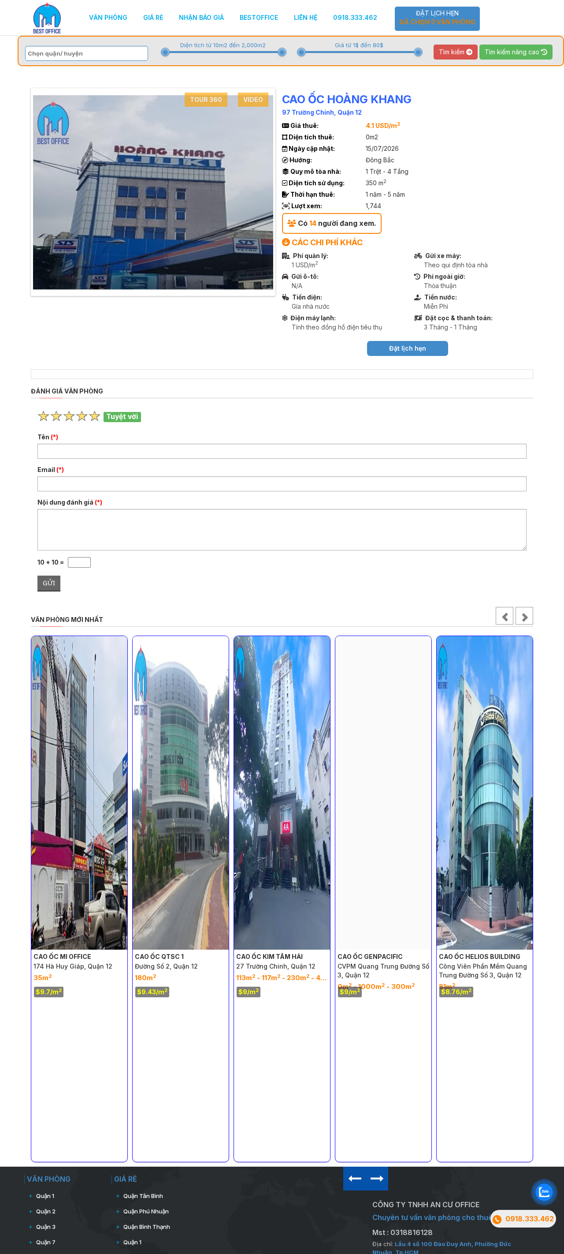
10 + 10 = (52, 562)
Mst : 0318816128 (402, 1232)
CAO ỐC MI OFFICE (62, 956)
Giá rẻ (153, 17)
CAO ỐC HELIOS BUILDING (479, 956)
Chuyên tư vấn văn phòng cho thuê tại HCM (446, 1217)
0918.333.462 (355, 17)
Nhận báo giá (201, 17)
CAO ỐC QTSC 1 (159, 956)
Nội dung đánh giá (69, 502)
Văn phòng (108, 17)
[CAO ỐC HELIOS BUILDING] (485, 793)
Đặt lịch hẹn (437, 17)
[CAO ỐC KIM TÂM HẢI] (282, 793)
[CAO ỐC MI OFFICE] (79, 793)
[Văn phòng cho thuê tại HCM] (47, 17)
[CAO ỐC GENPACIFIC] (383, 793)
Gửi (49, 582)
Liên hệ (305, 17)
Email (50, 469)
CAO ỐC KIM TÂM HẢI (269, 956)
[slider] (165, 52)
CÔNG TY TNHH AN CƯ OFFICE (425, 1204)
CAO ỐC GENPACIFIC (370, 956)
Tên (47, 437)
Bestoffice (259, 17)
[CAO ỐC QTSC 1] (181, 793)
